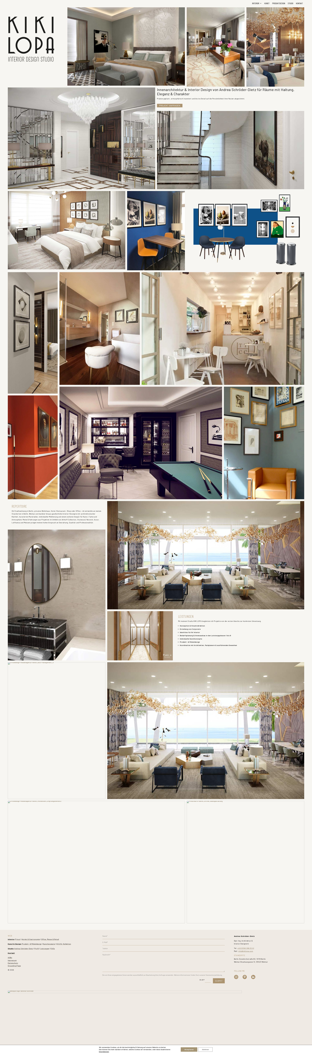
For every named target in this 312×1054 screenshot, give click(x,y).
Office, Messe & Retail (50, 939)
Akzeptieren (189, 1049)
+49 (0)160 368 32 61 (245, 948)
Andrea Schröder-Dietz (23, 949)
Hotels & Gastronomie (31, 939)
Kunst (266, 3)
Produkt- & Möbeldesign (32, 944)
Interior (255, 3)
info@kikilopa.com (245, 951)
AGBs (10, 958)
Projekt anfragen (169, 105)
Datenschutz (13, 963)
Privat (17, 939)
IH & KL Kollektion (63, 944)
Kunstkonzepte (49, 944)
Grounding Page (14, 966)
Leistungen (44, 949)
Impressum (12, 960)
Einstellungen (104, 1052)
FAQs (53, 949)
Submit (219, 980)
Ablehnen (205, 1049)
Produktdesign (278, 3)
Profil (36, 949)
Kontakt (299, 3)
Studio (290, 3)
